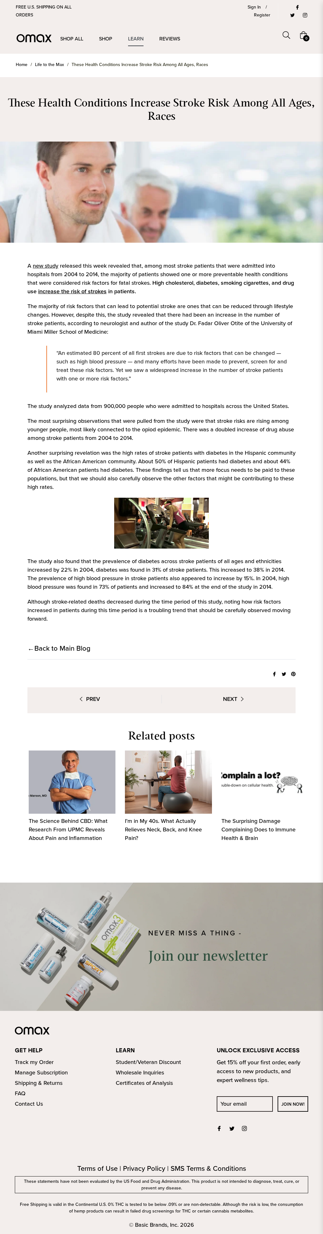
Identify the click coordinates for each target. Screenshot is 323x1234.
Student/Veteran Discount (148, 1062)
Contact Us (29, 1104)
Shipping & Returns (38, 1083)
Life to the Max (49, 65)
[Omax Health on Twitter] (292, 15)
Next (230, 699)
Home (21, 65)
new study (45, 266)
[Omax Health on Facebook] (297, 7)
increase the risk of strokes (72, 291)
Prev (93, 699)
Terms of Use (97, 1168)
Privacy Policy (144, 1168)
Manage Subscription (41, 1072)
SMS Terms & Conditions (208, 1168)
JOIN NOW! (292, 1104)
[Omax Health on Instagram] (304, 15)
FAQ (20, 1093)
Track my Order (34, 1062)
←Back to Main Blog (59, 648)
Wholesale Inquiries (140, 1072)
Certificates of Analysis (144, 1083)
